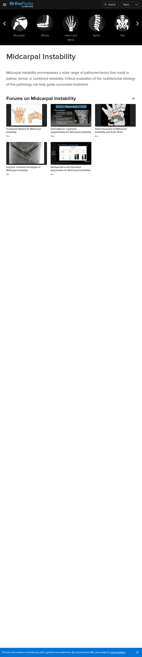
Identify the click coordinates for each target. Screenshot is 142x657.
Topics (126, 4)
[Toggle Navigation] (5, 5)
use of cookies (118, 652)
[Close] (137, 652)
